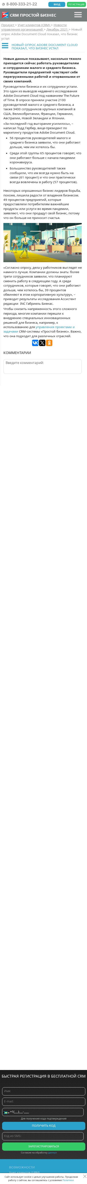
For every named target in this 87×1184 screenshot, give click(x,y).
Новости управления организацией (34, 27)
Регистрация (76, 4)
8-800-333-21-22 (21, 4)
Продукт (8, 25)
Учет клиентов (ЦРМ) (24, 1173)
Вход (57, 4)
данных (52, 1152)
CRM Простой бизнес (33, 15)
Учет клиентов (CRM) (34, 25)
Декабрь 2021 (57, 29)
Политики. (68, 1180)
